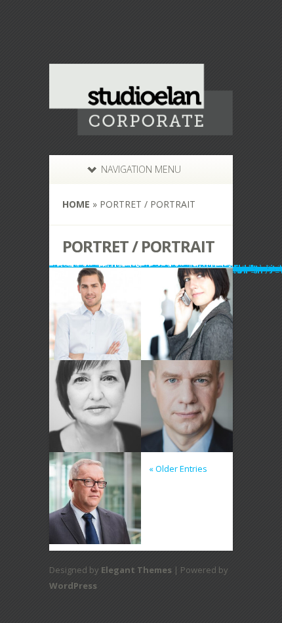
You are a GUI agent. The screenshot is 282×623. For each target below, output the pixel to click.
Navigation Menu (141, 169)
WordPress (73, 585)
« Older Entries (178, 468)
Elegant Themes (136, 570)
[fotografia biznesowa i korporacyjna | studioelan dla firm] (141, 127)
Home (76, 204)
